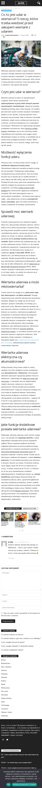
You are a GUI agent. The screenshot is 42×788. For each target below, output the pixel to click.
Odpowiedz (11, 558)
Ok (8, 784)
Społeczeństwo (6, 698)
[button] (38, 3)
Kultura (3, 681)
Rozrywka (4, 695)
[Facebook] (3, 740)
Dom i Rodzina (6, 10)
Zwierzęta (4, 716)
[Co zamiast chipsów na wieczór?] (7, 516)
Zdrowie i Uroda (6, 712)
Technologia (5, 705)
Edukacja (4, 674)
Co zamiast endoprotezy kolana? (12, 650)
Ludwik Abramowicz (12, 35)
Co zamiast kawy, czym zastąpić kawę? (19, 762)
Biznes (3, 660)
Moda (3, 684)
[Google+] (7, 740)
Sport (3, 702)
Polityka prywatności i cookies (24, 784)
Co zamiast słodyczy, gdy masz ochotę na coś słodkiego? (20, 525)
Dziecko (4, 670)
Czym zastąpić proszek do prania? (34, 523)
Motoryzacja (5, 688)
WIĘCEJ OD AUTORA (29, 508)
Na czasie (4, 691)
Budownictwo (5, 663)
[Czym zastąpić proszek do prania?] (34, 516)
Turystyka (4, 709)
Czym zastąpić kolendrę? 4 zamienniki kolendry (17, 646)
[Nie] (39, 778)
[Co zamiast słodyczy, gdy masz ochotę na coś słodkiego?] (21, 516)
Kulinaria (4, 520)
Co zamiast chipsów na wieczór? (4, 524)
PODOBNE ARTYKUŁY (13, 508)
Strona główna (5, 8)
